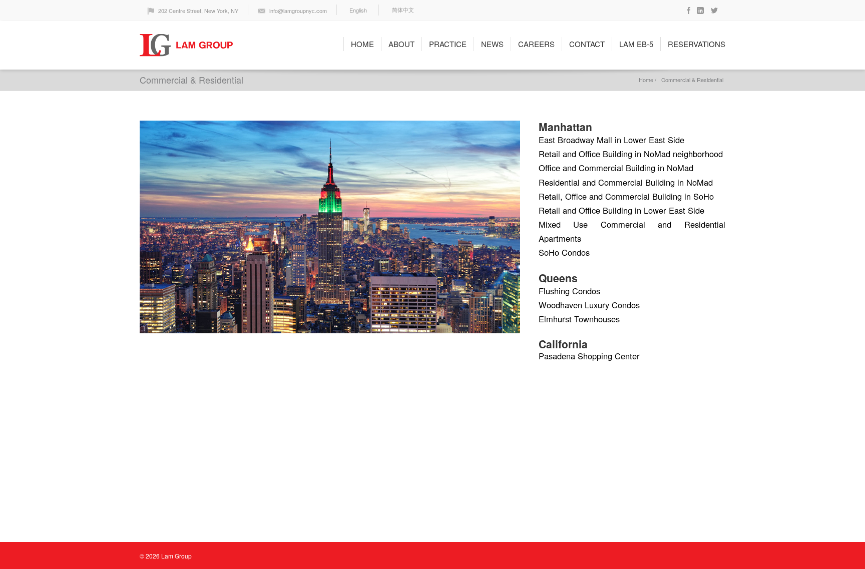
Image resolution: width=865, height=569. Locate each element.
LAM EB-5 (636, 44)
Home (362, 44)
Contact (587, 44)
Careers (536, 44)
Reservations (696, 44)
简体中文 (403, 10)
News (492, 44)
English (358, 10)
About (401, 44)
